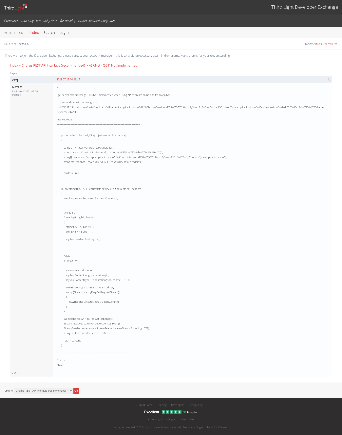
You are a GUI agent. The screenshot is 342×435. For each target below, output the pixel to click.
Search (49, 32)
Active (317, 44)
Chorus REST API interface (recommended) (53, 65)
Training (162, 405)
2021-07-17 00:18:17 (68, 79)
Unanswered (330, 44)
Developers (177, 405)
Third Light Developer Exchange (304, 7)
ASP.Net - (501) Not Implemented (113, 65)
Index (34, 32)
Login (64, 32)
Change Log (196, 405)
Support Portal (144, 405)
